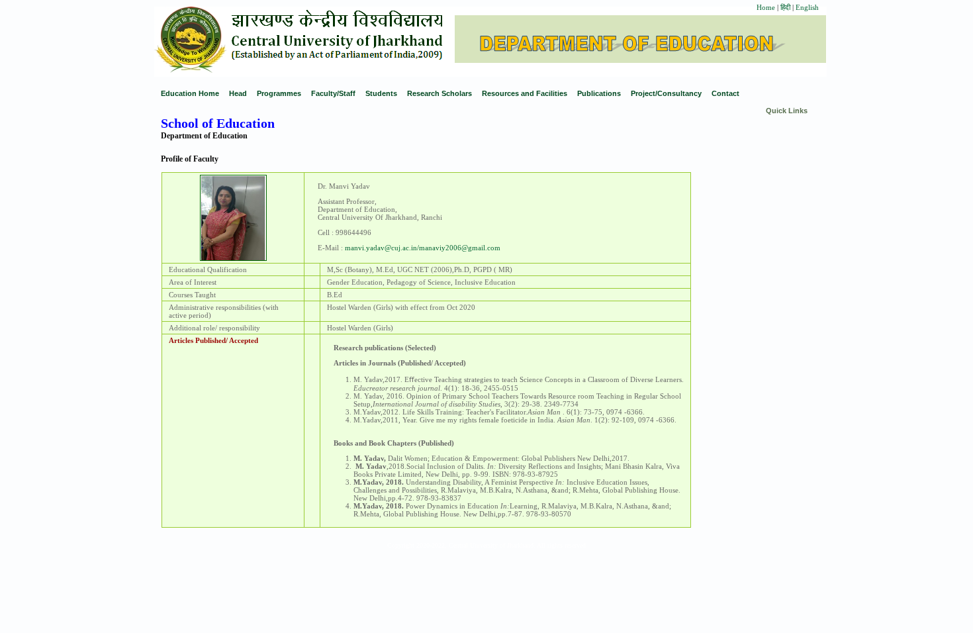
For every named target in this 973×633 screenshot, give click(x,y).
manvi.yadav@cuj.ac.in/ (382, 248)
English (807, 7)
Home (766, 7)
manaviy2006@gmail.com (459, 248)
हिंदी (786, 7)
